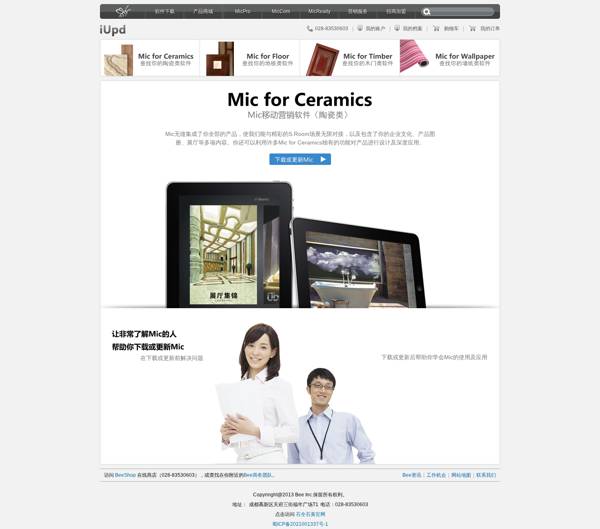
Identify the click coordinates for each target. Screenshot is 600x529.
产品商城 (203, 11)
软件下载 (165, 11)
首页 (122, 14)
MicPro (243, 11)
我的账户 (375, 28)
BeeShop (125, 475)
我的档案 (412, 28)
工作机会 (436, 475)
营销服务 (358, 11)
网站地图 (461, 475)
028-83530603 (331, 28)
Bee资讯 (411, 475)
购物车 (451, 28)
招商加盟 (396, 11)
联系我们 (486, 475)
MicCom (281, 11)
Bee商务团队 (258, 475)
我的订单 (490, 28)
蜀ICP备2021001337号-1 (300, 524)
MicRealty (320, 11)
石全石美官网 (310, 514)
